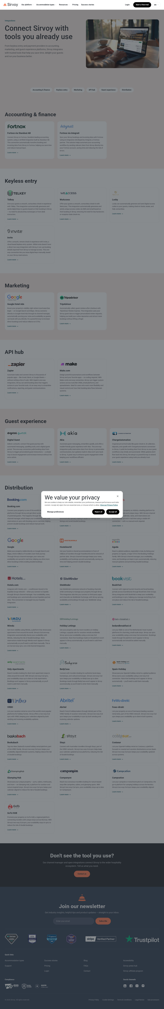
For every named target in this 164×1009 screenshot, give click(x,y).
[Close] (117, 496)
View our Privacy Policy (109, 505)
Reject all (98, 512)
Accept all (113, 512)
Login (127, 5)
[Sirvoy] (10, 5)
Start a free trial (142, 5)
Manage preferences (55, 512)
